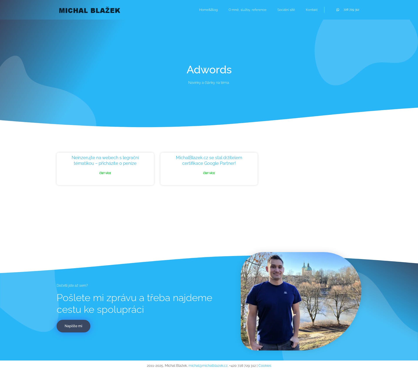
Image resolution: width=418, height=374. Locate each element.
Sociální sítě (286, 10)
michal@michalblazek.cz (208, 366)
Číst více (105, 173)
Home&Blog (208, 10)
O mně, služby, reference (247, 10)
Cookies (264, 366)
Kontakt (312, 10)
